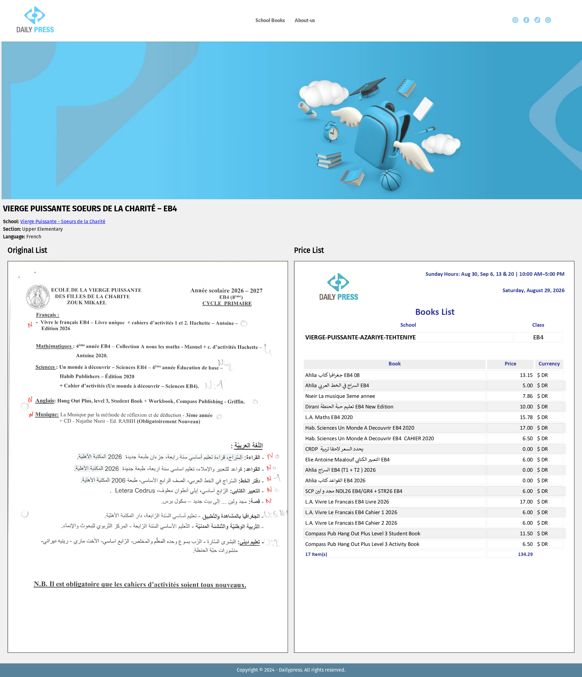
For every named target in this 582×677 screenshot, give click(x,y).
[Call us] (548, 20)
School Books (270, 20)
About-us (305, 20)
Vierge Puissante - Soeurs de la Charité (62, 222)
